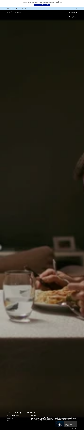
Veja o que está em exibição (42, 4)
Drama (11, 418)
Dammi (67, 423)
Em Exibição (18, 12)
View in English (25, 8)
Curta (8, 418)
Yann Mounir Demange (68, 425)
